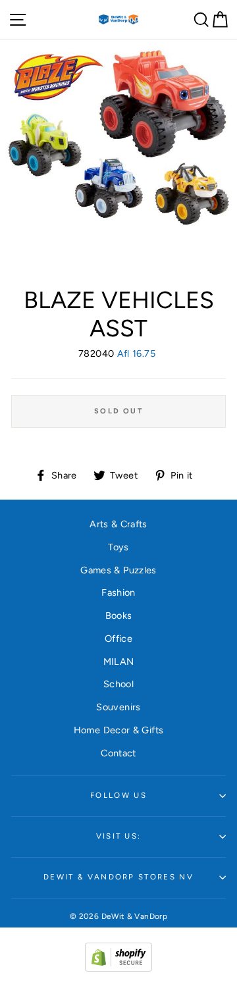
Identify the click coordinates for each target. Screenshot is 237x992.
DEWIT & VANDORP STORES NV (118, 876)
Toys (118, 547)
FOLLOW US (118, 795)
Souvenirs (118, 707)
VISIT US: (119, 836)
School (118, 684)
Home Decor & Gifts (119, 730)
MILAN (118, 661)
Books (118, 615)
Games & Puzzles (118, 570)
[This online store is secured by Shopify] (118, 968)
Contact (118, 753)
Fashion (118, 592)
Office (118, 638)
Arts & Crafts (118, 524)
